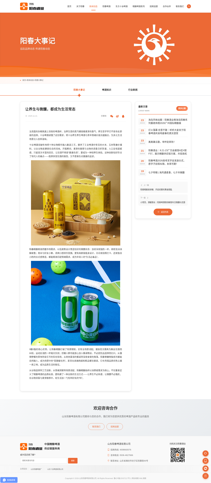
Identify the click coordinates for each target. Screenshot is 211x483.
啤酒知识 (106, 90)
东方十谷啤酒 (122, 6)
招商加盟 (154, 6)
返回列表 (164, 212)
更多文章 (182, 108)
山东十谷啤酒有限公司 (55, 469)
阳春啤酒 (106, 6)
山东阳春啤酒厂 (36, 469)
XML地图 (142, 478)
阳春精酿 (33, 249)
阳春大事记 (39, 80)
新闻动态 (93, 6)
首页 (69, 6)
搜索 (72, 461)
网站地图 (135, 478)
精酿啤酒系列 (139, 6)
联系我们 (180, 6)
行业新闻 (133, 90)
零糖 (107, 357)
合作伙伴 (167, 6)
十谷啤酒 (44, 135)
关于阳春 (80, 6)
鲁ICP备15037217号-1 (122, 478)
